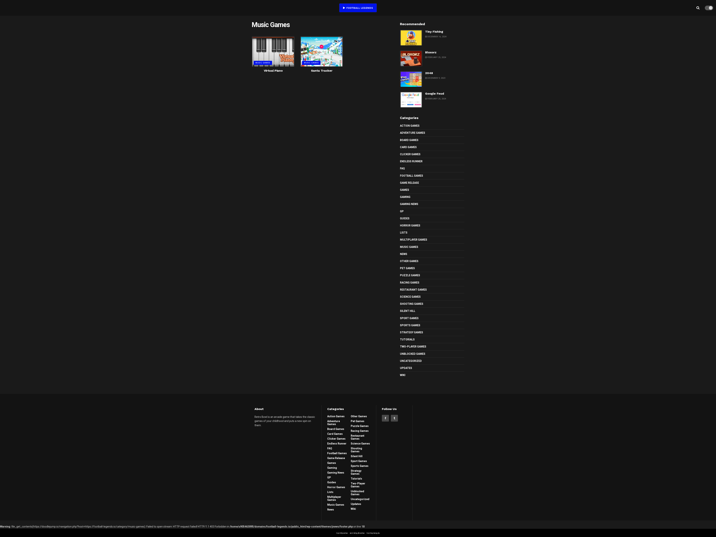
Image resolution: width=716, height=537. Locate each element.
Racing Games (409, 282)
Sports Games (410, 325)
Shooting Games (411, 303)
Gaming (405, 196)
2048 (429, 73)
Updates (406, 368)
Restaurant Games (413, 289)
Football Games (411, 175)
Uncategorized (411, 360)
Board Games (409, 140)
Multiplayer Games (413, 239)
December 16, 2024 (436, 36)
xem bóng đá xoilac (357, 533)
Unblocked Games (412, 353)
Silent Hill (407, 310)
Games (404, 189)
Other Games (409, 261)
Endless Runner (411, 161)
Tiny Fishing (434, 31)
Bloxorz (430, 52)
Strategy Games (411, 332)
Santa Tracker (321, 70)
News (403, 254)
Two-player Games (413, 346)
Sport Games (409, 318)
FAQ (402, 168)
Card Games (408, 147)
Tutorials (407, 339)
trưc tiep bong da (373, 533)
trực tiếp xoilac (342, 533)
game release (409, 182)
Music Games (262, 63)
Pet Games (407, 268)
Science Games (410, 296)
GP (402, 211)
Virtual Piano (273, 70)
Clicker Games (410, 154)
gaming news (409, 204)
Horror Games (410, 225)
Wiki (402, 375)
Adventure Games (412, 132)
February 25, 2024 (436, 57)
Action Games (410, 125)
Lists (403, 232)
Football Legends (359, 8)
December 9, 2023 (436, 78)
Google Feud (434, 93)
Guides (404, 218)
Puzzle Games (410, 275)
